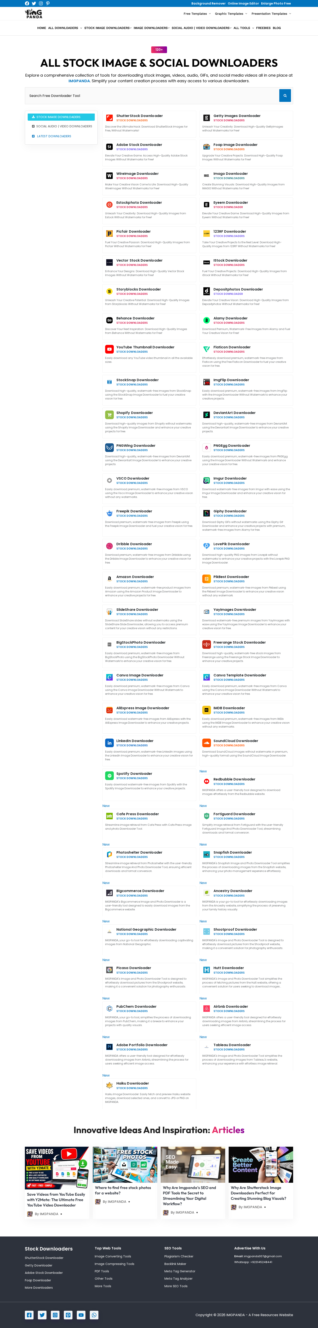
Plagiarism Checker (178, 1256)
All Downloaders (63, 28)
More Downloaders (39, 1287)
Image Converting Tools (113, 1256)
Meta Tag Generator (179, 1271)
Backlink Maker (175, 1264)
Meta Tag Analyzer (178, 1278)
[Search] (285, 95)
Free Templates (195, 13)
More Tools (103, 1286)
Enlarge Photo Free (276, 3)
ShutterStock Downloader (44, 1258)
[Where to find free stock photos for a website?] (125, 1164)
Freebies (263, 28)
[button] (209, 14)
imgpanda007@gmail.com (263, 1256)
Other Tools (103, 1278)
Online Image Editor (243, 3)
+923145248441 (261, 1262)
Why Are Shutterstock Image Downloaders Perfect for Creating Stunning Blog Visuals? (258, 1193)
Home (41, 28)
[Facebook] (27, 3)
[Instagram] (41, 3)
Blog (277, 28)
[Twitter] (34, 3)
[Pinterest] (48, 3)
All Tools (242, 28)
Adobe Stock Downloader (44, 1273)
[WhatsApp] (94, 1315)
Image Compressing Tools (114, 1264)
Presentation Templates (269, 13)
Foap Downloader (38, 1280)
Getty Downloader (38, 1265)
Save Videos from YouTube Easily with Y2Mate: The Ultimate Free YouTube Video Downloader (56, 1200)
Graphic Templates (229, 13)
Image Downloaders (151, 28)
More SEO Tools (176, 1286)
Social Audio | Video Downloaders (201, 28)
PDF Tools (102, 1271)
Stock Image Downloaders (107, 28)
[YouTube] (81, 1315)
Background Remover (208, 3)
